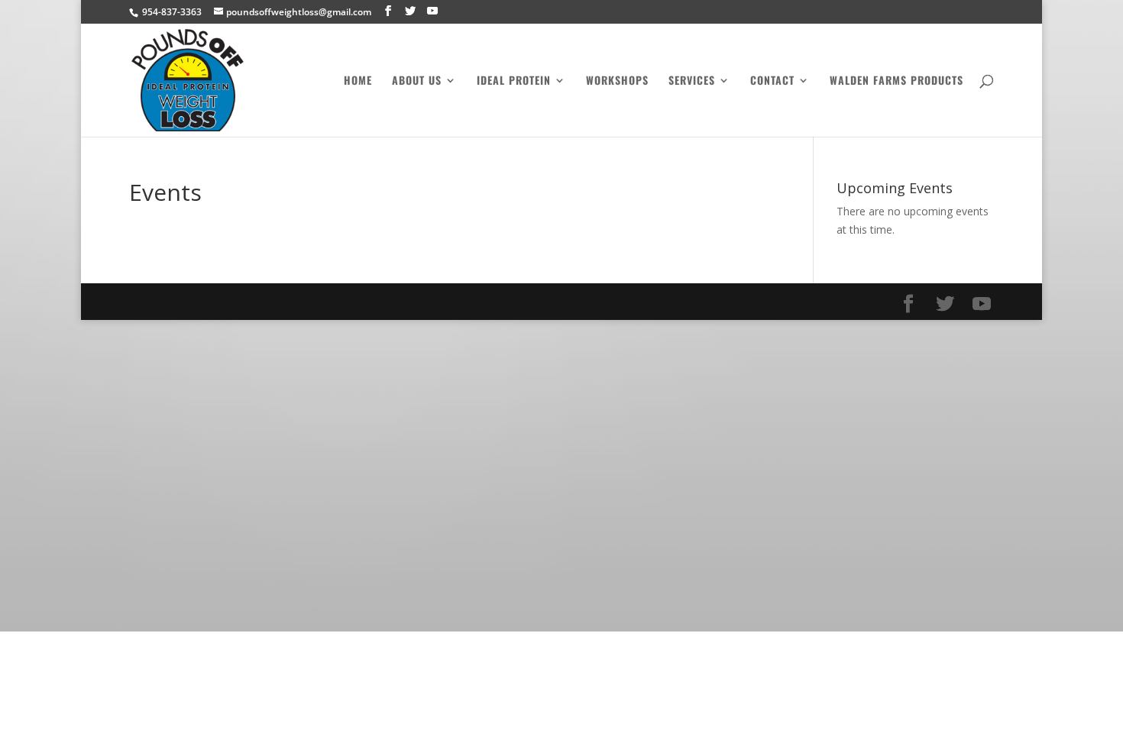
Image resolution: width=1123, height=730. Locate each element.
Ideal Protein (514, 81)
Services (691, 81)
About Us (417, 81)
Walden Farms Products (896, 81)
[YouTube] (432, 11)
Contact (772, 81)
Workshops (617, 81)
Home (358, 81)
